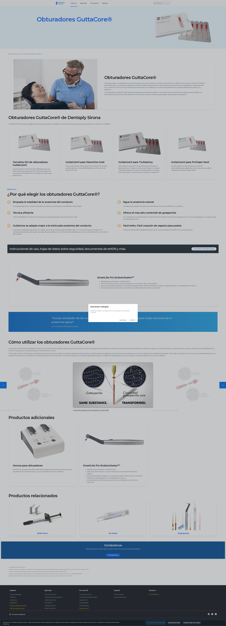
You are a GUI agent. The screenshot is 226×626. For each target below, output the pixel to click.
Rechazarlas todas (174, 622)
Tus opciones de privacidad (156, 622)
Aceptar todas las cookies (192, 622)
